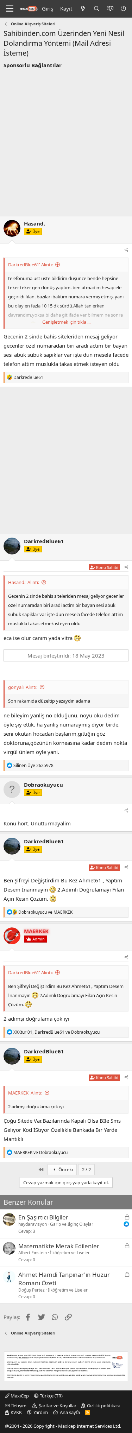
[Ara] (96, 8)
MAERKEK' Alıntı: (25, 1093)
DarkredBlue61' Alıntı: (30, 264)
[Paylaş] (126, 250)
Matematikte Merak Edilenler (58, 1246)
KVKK (16, 1412)
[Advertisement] (66, 141)
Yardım (40, 1412)
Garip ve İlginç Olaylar (71, 1224)
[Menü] (9, 9)
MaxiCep (19, 1396)
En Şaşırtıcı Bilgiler (43, 1217)
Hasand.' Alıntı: (23, 582)
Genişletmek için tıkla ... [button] (66, 322)
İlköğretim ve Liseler (70, 1253)
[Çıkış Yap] (124, 8)
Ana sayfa (70, 1412)
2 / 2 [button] (86, 1169)
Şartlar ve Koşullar (57, 1405)
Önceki (65, 1169)
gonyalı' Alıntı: (22, 687)
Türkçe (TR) (51, 1396)
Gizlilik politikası (103, 1405)
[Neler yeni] (82, 8)
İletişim (18, 1405)
